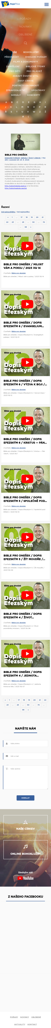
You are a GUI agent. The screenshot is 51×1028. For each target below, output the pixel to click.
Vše (14, 52)
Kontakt (32, 1024)
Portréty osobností (25, 86)
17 (21, 217)
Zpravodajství (15, 90)
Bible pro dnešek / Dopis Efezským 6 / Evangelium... (24, 324)
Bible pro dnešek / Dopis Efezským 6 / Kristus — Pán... (25, 441)
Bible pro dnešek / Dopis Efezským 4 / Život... (23, 616)
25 (23, 222)
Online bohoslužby (25, 854)
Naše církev (25, 829)
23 (13, 222)
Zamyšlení (12, 67)
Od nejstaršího (23, 212)
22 (7, 222)
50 (33, 222)
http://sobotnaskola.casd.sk (16, 188)
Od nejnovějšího (8, 212)
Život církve (26, 81)
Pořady (25, 19)
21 (42, 217)
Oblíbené (25, 34)
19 (32, 217)
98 (26, 227)
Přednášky (11, 57)
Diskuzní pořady (36, 57)
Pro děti (14, 71)
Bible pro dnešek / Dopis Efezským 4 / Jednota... (23, 674)
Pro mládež (34, 71)
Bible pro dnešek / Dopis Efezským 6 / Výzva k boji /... (25, 383)
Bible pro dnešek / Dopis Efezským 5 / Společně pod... (25, 499)
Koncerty (33, 95)
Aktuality (19, 1024)
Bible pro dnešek (19, 273)
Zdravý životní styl (25, 76)
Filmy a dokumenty (25, 62)
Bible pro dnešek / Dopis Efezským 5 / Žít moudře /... (24, 557)
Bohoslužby (31, 52)
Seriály (16, 95)
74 (44, 222)
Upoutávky (38, 90)
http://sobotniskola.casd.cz (15, 186)
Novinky (25, 26)
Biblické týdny (35, 67)
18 (27, 217)
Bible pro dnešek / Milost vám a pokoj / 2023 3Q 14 (23, 266)
